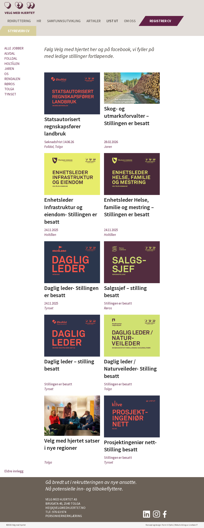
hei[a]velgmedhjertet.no (65, 508)
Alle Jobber (14, 48)
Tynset (10, 94)
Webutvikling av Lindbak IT (186, 525)
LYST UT (112, 21)
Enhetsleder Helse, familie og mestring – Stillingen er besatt (129, 207)
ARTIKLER (93, 21)
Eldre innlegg (14, 471)
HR (39, 21)
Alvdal (9, 53)
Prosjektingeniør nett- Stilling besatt (130, 446)
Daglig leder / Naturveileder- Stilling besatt (130, 369)
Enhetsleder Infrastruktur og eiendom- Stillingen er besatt (70, 210)
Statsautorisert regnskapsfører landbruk (62, 126)
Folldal (10, 58)
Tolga (9, 89)
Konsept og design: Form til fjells (159, 525)
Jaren (9, 68)
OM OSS (130, 21)
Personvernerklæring (63, 516)
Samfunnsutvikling (63, 21)
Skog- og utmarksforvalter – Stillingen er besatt (126, 116)
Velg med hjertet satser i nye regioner (72, 444)
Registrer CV (160, 21)
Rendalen (12, 79)
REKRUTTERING (19, 21)
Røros (9, 84)
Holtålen (12, 63)
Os (6, 74)
